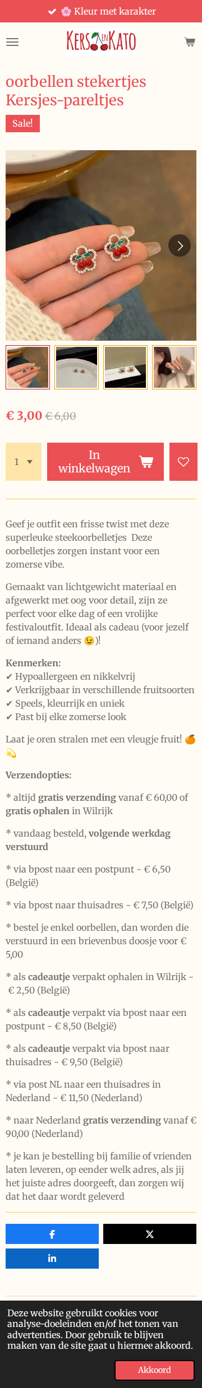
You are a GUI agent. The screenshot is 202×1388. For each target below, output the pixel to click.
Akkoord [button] (154, 1370)
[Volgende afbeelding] (179, 245)
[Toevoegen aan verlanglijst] (183, 462)
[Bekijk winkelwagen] (189, 42)
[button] (28, 367)
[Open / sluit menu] (12, 42)
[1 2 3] (24, 462)
